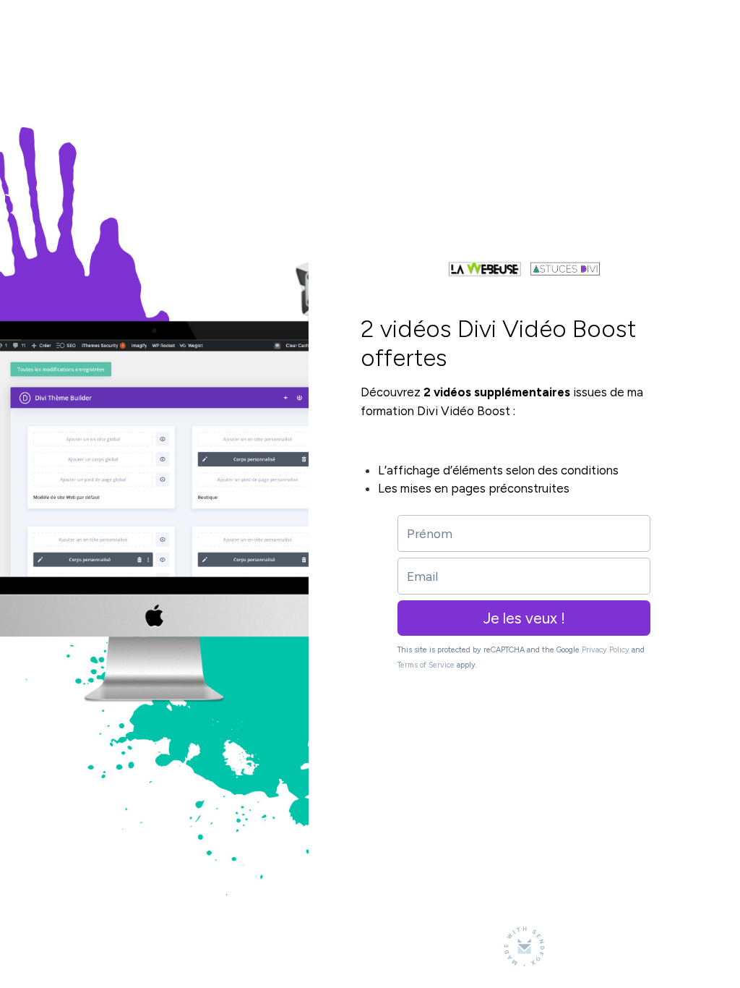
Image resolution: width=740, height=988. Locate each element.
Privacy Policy (605, 650)
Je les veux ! (524, 618)
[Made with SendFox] (524, 946)
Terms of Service (426, 665)
